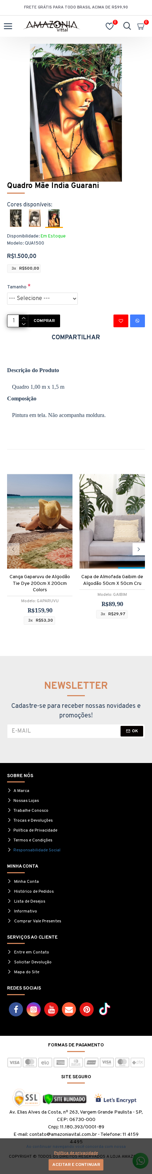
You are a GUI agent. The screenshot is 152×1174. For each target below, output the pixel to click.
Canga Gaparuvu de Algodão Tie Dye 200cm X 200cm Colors (40, 583)
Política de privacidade (76, 1153)
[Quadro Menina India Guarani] (35, 218)
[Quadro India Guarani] (16, 218)
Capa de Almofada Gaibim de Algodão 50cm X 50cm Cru (112, 580)
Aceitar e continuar (76, 1165)
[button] (13, 549)
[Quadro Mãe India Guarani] (54, 218)
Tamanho (17, 287)
